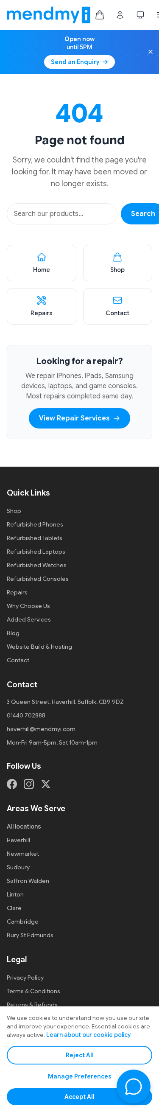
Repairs (17, 592)
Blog (13, 633)
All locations (24, 826)
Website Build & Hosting (39, 646)
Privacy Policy (25, 977)
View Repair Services (74, 418)
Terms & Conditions (33, 991)
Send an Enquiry (75, 62)
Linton (15, 894)
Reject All (80, 1055)
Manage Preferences (80, 1076)
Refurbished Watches (37, 565)
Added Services (29, 619)
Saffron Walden (28, 881)
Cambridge (23, 921)
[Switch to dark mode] (140, 15)
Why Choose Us (28, 606)
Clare (14, 908)
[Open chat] (134, 1087)
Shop (14, 511)
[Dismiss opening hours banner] (150, 52)
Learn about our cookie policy (88, 1035)
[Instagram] (29, 784)
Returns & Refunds (32, 1004)
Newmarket (23, 853)
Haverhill (18, 840)
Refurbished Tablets (34, 538)
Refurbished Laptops (36, 551)
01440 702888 (26, 715)
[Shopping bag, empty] (99, 15)
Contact (18, 660)
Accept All (79, 1097)
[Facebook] (12, 784)
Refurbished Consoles (38, 579)
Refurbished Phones (35, 524)
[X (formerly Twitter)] (46, 784)
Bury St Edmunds (30, 935)
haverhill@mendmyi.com (41, 729)
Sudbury (18, 867)
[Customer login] (120, 15)
